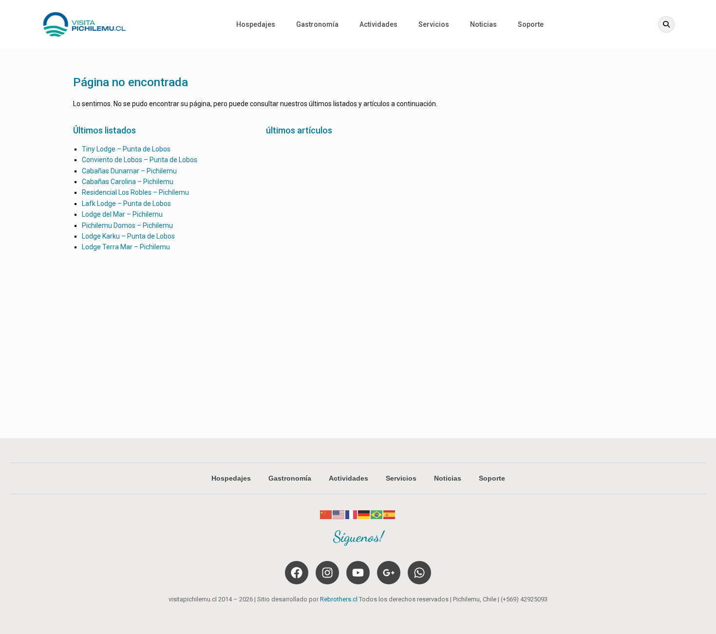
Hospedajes (255, 24)
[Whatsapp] (419, 572)
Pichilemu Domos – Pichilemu (127, 225)
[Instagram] (327, 572)
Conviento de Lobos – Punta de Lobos (139, 160)
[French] (351, 514)
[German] (364, 514)
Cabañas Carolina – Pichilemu (127, 182)
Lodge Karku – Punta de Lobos (128, 236)
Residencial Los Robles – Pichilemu (135, 192)
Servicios (433, 24)
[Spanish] (389, 514)
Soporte (531, 24)
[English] (339, 514)
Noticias (483, 24)
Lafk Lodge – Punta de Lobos (126, 203)
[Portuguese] (377, 514)
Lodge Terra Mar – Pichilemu (126, 247)
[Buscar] (666, 24)
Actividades (378, 24)
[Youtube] (358, 572)
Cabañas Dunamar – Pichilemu (129, 171)
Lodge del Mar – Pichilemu (122, 214)
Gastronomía (317, 24)
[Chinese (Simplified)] (326, 514)
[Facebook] (296, 572)
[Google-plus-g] (388, 572)
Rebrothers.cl (339, 599)
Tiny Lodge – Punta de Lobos (126, 149)
